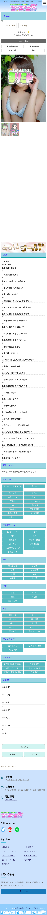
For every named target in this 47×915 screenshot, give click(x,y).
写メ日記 (23, 25)
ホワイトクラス (30, 851)
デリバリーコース (9, 851)
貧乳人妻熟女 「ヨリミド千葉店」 (27, 908)
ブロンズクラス (8, 855)
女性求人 (27, 860)
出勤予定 (5, 847)
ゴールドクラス (8, 860)
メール (24, 891)
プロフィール (9, 25)
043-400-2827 (11, 800)
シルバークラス (30, 855)
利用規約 (5, 864)
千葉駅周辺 (28, 847)
